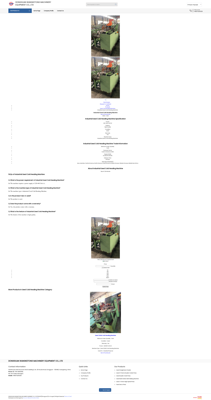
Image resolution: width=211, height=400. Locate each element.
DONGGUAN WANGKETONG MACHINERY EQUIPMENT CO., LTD (33, 3)
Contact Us (60, 11)
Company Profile (48, 11)
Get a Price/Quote (105, 114)
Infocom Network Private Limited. (31, 398)
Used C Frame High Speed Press (125, 381)
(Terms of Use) (68, 396)
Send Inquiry (106, 102)
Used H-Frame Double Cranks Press (126, 373)
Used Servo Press (121, 384)
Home (107, 105)
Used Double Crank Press (123, 376)
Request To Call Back (105, 104)
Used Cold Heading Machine (107, 108)
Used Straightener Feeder (123, 370)
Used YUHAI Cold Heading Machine (105, 335)
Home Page (37, 11)
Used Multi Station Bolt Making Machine (127, 379)
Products (107, 107)
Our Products (14, 10)
